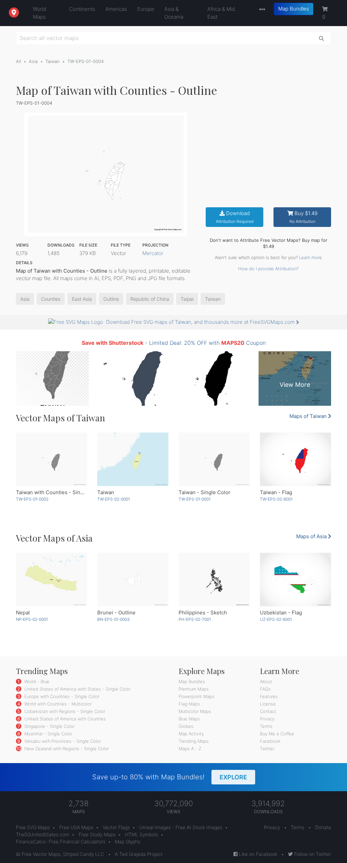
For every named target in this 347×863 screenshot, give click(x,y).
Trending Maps (194, 741)
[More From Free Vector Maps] (260, 10)
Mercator (152, 253)
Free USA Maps (76, 827)
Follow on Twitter (312, 854)
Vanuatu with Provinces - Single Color (62, 741)
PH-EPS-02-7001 (195, 619)
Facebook (270, 741)
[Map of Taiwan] (132, 459)
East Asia (82, 299)
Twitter (267, 748)
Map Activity (191, 733)
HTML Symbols (141, 834)
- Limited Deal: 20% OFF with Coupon (174, 342)
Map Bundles (293, 8)
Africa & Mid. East (221, 13)
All (18, 61)
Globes (186, 726)
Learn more (310, 257)
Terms (266, 726)
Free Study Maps (97, 834)
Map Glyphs (127, 841)
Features (269, 696)
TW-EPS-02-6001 (276, 499)
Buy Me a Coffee (277, 733)
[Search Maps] (321, 38)
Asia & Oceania (173, 13)
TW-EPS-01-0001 (194, 499)
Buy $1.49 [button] (303, 217)
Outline (111, 299)
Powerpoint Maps (197, 696)
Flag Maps (189, 704)
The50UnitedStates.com (42, 834)
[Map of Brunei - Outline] (132, 579)
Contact (268, 711)
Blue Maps (189, 718)
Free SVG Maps (33, 827)
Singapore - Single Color (49, 726)
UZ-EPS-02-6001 (276, 619)
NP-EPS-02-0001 (32, 619)
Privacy (267, 718)
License (268, 704)
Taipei (187, 299)
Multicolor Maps (195, 711)
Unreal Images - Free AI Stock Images (180, 827)
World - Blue (36, 681)
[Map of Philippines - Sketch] (214, 579)
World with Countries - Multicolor (57, 704)
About (266, 681)
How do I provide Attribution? (268, 268)
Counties (50, 299)
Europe (145, 9)
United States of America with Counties (64, 718)
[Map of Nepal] (51, 579)
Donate (323, 827)
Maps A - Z (190, 748)
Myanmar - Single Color (47, 733)
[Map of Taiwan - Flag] (295, 459)
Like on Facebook (257, 854)
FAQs (265, 689)
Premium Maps (194, 689)
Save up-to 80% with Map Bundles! (169, 777)
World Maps (39, 13)
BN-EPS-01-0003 (113, 619)
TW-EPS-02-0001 (113, 499)
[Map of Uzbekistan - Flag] (295, 579)
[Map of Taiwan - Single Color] (214, 459)
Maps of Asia (312, 536)
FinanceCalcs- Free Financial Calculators (60, 841)
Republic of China (149, 299)
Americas (116, 9)
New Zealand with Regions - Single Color (66, 748)
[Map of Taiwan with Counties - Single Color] (51, 459)
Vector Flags (116, 827)
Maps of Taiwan (308, 416)
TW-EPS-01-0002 (32, 499)
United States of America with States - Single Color (76, 689)
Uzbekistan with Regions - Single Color (64, 711)
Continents (82, 9)
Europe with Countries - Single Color (61, 696)
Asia (33, 61)
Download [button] (234, 217)
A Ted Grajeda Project (139, 854)
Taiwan (52, 61)
